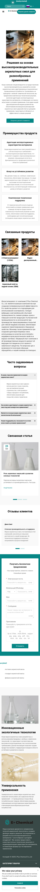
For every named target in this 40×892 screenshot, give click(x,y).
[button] (15, 499)
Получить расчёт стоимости (26, 12)
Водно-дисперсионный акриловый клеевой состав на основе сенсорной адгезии (30, 259)
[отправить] (23, 6)
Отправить (20, 646)
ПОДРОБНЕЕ (10, 247)
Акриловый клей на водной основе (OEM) (10, 285)
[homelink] (12, 11)
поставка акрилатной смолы (15, 669)
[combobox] (11, 592)
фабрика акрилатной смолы (14, 678)
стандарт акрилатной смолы (14, 673)
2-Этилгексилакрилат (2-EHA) (10, 259)
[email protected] (21, 1)
